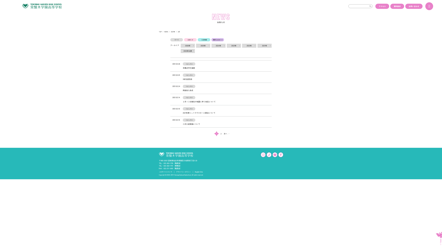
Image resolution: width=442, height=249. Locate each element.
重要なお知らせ (218, 40)
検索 (370, 6)
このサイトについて (165, 172)
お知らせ (190, 40)
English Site (199, 172)
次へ (225, 133)
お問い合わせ (414, 6)
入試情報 (204, 40)
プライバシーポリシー (183, 172)
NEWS (166, 32)
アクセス (382, 6)
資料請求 (397, 6)
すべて (177, 40)
